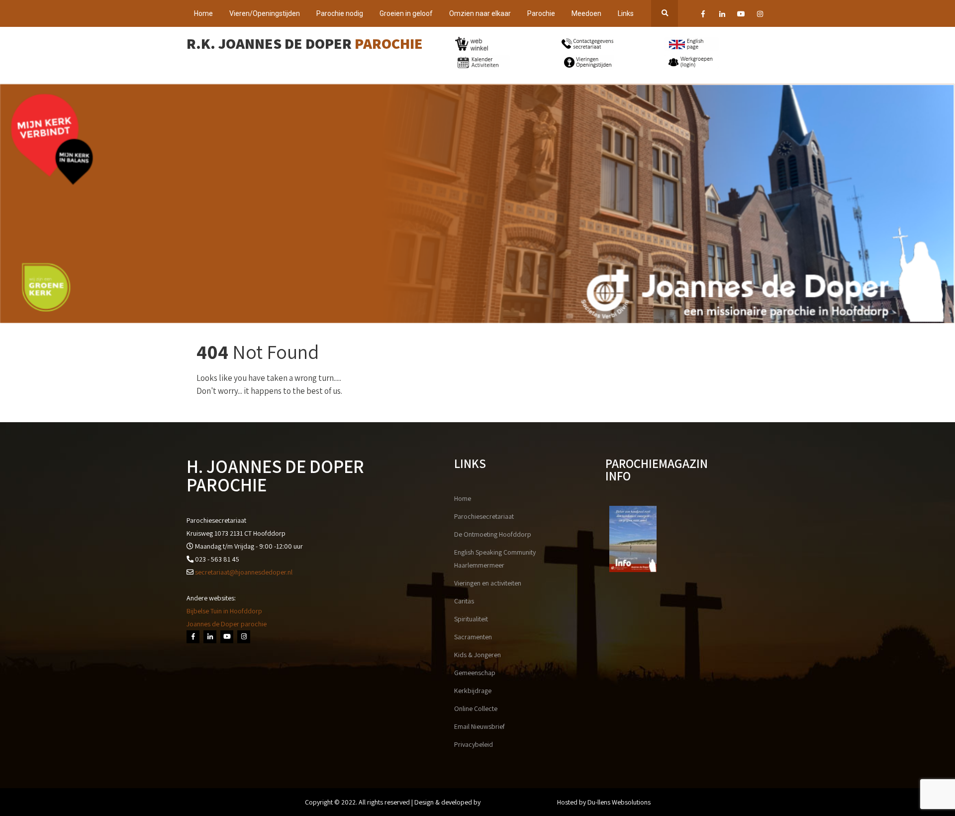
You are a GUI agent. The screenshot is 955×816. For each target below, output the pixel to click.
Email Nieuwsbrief (479, 726)
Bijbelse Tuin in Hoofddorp (224, 610)
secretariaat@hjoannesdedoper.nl (243, 572)
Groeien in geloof (406, 13)
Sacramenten (473, 636)
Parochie (541, 13)
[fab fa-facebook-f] (703, 15)
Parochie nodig (339, 13)
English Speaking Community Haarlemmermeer (495, 559)
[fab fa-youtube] (741, 15)
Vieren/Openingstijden (264, 13)
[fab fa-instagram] (759, 15)
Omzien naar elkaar (480, 13)
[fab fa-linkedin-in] (722, 15)
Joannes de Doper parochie (227, 623)
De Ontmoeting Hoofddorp (492, 534)
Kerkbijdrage (472, 690)
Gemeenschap (474, 672)
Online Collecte (475, 708)
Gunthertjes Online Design (519, 802)
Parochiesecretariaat (484, 516)
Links (626, 13)
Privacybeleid (473, 744)
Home (203, 13)
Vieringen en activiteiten (487, 583)
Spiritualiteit (471, 618)
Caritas (464, 600)
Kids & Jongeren (477, 654)
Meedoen (586, 13)
